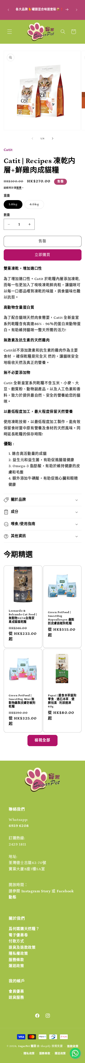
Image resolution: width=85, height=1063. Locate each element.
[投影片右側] (52, 138)
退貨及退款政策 (22, 948)
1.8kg (15, 205)
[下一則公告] (77, 10)
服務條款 (16, 960)
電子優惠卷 (18, 935)
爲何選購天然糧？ (24, 929)
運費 (19, 188)
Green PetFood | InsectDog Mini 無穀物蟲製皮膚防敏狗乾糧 (22, 701)
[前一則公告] (8, 10)
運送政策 (16, 966)
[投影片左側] (32, 138)
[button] (9, 31)
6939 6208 (19, 826)
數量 (7, 215)
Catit (8, 150)
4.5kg (36, 205)
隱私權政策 (18, 954)
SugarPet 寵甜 (27, 1046)
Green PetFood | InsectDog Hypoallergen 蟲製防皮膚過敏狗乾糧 (61, 618)
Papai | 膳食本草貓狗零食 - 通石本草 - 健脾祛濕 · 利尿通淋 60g (62, 701)
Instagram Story (36, 891)
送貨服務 (16, 998)
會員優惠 (16, 991)
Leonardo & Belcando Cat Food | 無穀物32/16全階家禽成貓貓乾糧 (23, 616)
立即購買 (42, 255)
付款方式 (16, 941)
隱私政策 (29, 1053)
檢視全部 (42, 740)
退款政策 (72, 1046)
